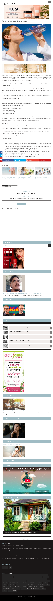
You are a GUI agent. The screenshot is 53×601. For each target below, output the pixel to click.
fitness (44, 578)
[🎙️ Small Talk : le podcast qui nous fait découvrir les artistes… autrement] (14, 310)
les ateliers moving (32, 580)
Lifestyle (16, 185)
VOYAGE (43, 588)
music (32, 584)
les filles (5, 582)
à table (4, 590)
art (3, 574)
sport (41, 586)
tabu (18, 588)
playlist (9, 586)
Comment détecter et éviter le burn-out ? (11, 444)
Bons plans (8, 300)
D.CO (6, 535)
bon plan (39, 576)
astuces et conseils (7, 576)
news (48, 584)
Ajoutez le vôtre (21, 204)
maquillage (11, 584)
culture (5, 578)
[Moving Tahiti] (9, 2)
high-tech (11, 580)
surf (13, 588)
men (17, 584)
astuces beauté (32, 574)
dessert (11, 578)
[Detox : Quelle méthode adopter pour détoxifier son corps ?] (26, 171)
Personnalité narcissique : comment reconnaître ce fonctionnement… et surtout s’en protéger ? (22, 422)
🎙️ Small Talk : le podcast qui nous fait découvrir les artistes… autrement (18, 303)
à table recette (12, 590)
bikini (28, 576)
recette (24, 586)
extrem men (32, 578)
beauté (16, 576)
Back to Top (25, 539)
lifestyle (32, 582)
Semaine (12, 323)
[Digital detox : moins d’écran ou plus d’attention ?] (14, 404)
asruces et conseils (21, 574)
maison (45, 582)
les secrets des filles (15, 582)
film (39, 578)
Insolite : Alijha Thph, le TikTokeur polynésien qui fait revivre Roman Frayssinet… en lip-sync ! (22, 293)
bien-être (8, 186)
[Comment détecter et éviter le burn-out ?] (14, 451)
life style (25, 582)
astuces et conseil (42, 574)
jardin (23, 580)
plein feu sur (17, 586)
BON (33, 576)
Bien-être (10, 185)
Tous (21, 323)
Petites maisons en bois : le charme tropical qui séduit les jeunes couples (20, 532)
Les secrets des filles (12, 419)
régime (30, 586)
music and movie (40, 584)
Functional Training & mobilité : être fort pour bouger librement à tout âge (42, 177)
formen (4, 580)
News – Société (10, 396)
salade (36, 586)
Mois (17, 323)
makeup (4, 584)
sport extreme (6, 588)
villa (23, 588)
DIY (16, 578)
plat (4, 586)
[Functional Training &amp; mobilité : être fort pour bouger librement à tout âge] (43, 171)
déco (20, 578)
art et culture (10, 574)
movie (27, 584)
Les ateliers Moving (11, 441)
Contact (26, 598)
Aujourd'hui (6, 323)
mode (22, 584)
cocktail (46, 576)
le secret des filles (44, 580)
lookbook (39, 582)
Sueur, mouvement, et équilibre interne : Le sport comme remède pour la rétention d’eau (9, 177)
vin (27, 588)
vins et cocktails (35, 588)
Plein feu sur (9, 272)
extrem (26, 578)
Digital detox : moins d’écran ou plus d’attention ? (13, 410)
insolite (18, 580)
